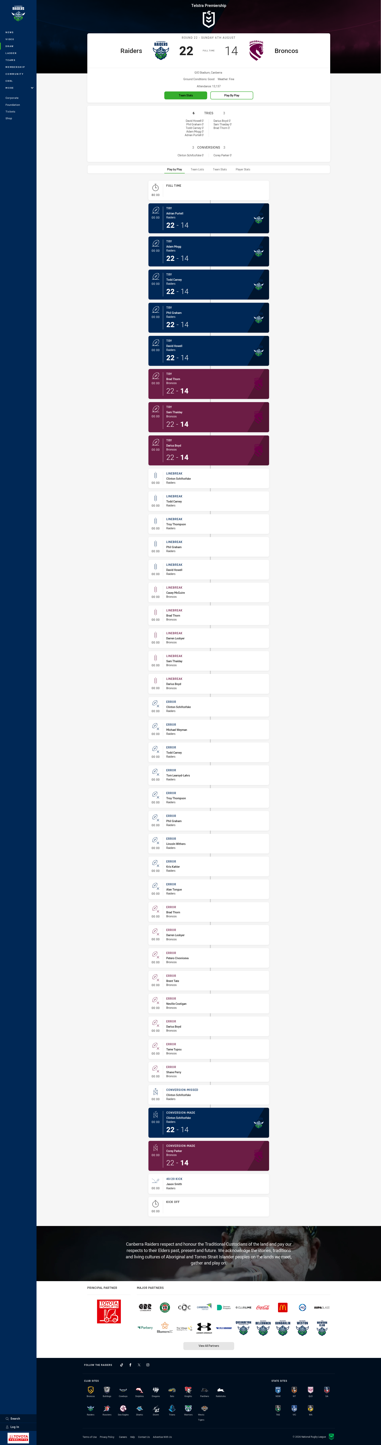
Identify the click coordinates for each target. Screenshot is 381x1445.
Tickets (10, 111)
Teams (11, 60)
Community (15, 73)
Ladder (11, 53)
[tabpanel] (209, 700)
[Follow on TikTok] (121, 1364)
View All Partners (209, 1346)
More (10, 87)
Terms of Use (90, 1436)
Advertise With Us (162, 1436)
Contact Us (144, 1436)
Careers (123, 1436)
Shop (9, 118)
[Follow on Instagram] (147, 1364)
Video (10, 39)
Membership (15, 66)
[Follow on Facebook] (130, 1364)
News (10, 32)
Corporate (12, 98)
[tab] (174, 169)
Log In (15, 1427)
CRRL (9, 80)
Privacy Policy (107, 1436)
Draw (10, 46)
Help (132, 1436)
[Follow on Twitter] (139, 1364)
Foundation (13, 105)
